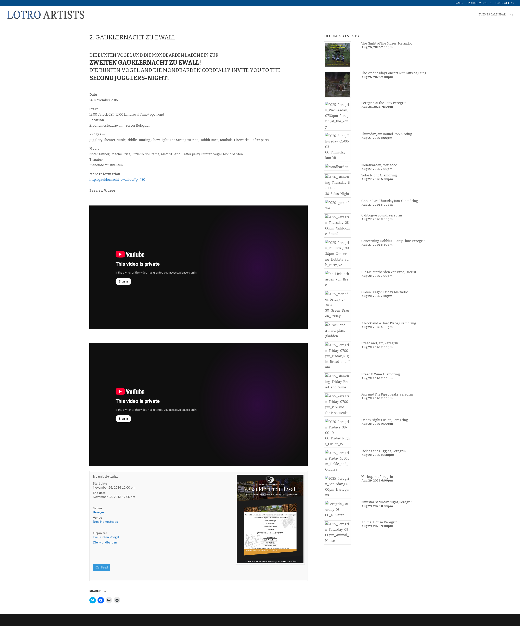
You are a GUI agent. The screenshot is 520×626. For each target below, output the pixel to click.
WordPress (153, 620)
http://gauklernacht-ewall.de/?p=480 (117, 179)
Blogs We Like (504, 3)
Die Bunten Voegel (106, 537)
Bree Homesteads (105, 521)
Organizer (100, 533)
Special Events (477, 3)
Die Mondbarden (105, 542)
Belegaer (99, 512)
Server (97, 508)
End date (99, 492)
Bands (459, 3)
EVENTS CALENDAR (492, 14)
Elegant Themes (117, 620)
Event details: (105, 476)
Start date (100, 483)
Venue (97, 517)
